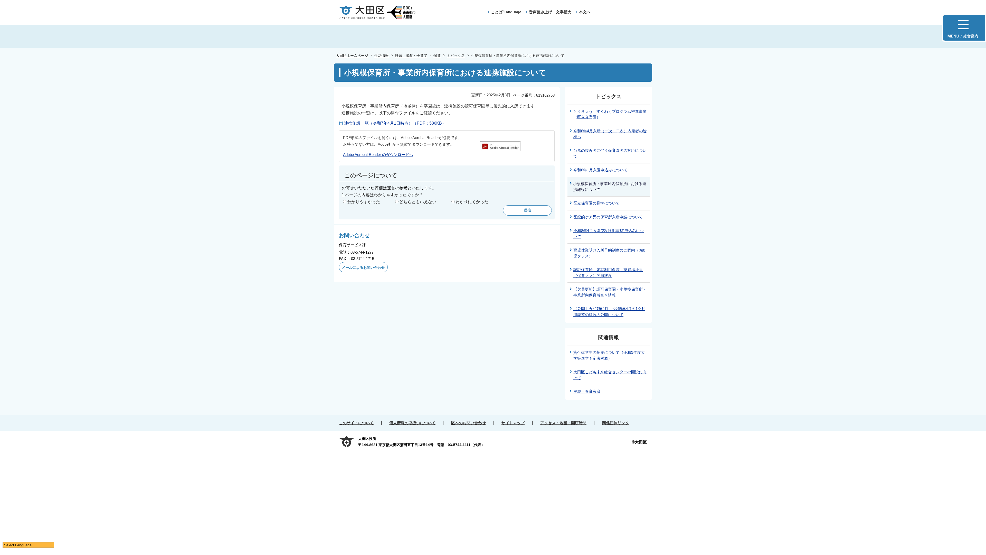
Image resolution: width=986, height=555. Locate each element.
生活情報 (381, 55)
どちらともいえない (417, 202)
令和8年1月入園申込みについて (600, 170)
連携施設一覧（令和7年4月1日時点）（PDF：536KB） (395, 123)
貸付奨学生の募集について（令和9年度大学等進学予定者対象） (609, 355)
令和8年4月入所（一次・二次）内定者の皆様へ (610, 134)
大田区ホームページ (352, 55)
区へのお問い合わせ (468, 423)
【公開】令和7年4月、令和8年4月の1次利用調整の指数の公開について (609, 312)
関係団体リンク (615, 423)
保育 (437, 55)
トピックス (456, 55)
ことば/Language (506, 12)
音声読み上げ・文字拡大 (550, 12)
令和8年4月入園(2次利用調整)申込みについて (608, 233)
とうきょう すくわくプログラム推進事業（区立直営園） (610, 114)
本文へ (585, 12)
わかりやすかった (363, 202)
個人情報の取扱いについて (412, 423)
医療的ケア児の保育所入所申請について (608, 217)
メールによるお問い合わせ (363, 267)
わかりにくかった (472, 202)
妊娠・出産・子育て (411, 55)
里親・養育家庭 (586, 391)
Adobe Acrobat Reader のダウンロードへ (378, 154)
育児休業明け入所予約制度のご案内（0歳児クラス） (609, 253)
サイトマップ (513, 423)
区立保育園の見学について (596, 203)
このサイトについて (356, 423)
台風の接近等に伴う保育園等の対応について (610, 153)
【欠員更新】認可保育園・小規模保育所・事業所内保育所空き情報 (610, 292)
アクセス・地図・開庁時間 (563, 423)
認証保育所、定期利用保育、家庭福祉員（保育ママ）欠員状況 (608, 272)
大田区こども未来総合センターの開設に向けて (610, 375)
